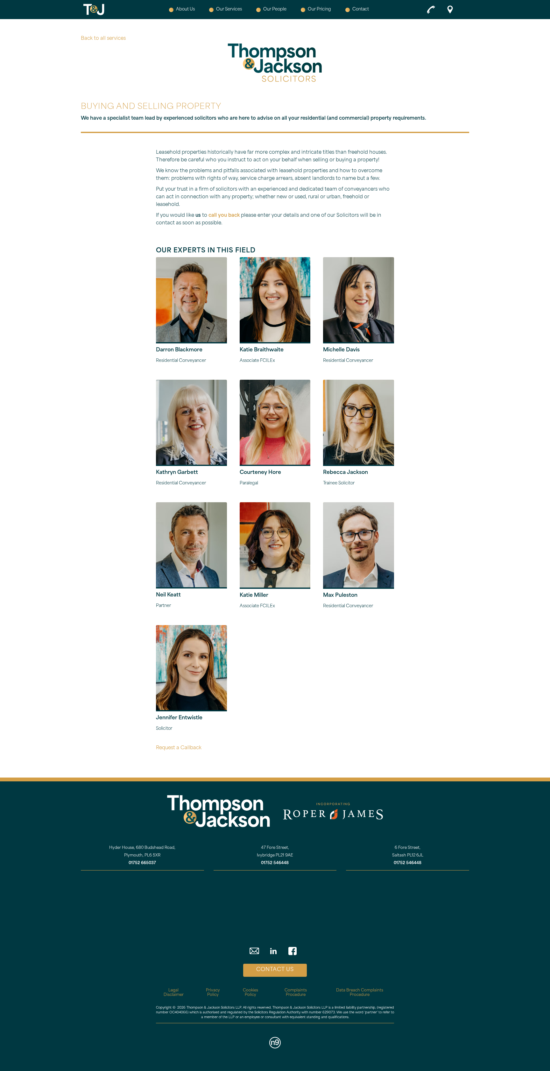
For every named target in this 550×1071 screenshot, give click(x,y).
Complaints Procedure (296, 993)
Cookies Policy (250, 993)
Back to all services (103, 38)
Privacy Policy (213, 993)
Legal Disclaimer (174, 993)
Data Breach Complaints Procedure (359, 993)
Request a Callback (178, 748)
